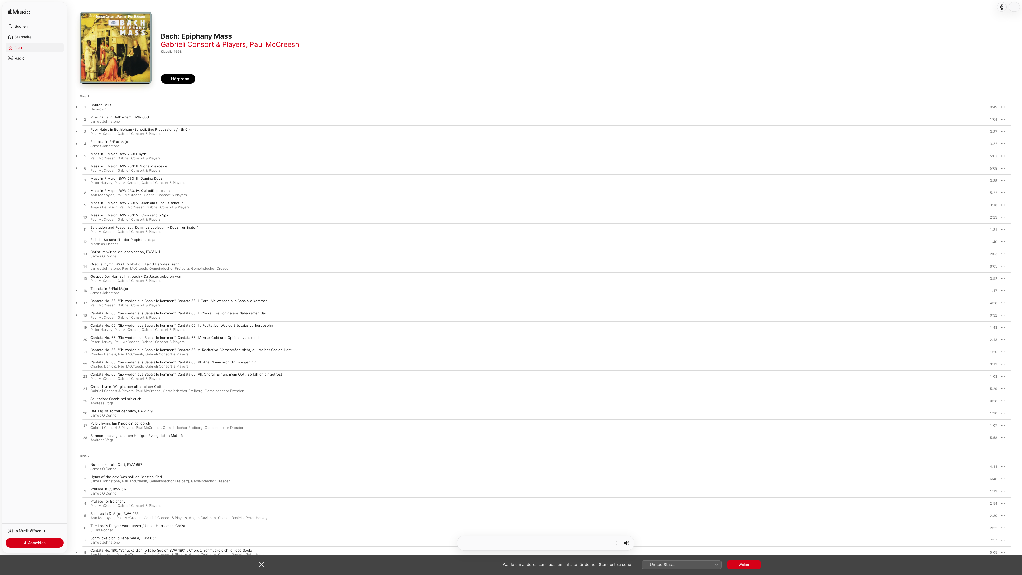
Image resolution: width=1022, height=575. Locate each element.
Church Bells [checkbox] (100, 105)
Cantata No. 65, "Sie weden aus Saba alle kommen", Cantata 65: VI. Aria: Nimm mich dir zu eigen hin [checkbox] (173, 362)
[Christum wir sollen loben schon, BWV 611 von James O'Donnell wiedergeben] (85, 254)
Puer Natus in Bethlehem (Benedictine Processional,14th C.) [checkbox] (140, 129)
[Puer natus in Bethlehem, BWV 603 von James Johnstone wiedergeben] (85, 119)
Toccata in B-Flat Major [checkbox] (109, 288)
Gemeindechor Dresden (211, 268)
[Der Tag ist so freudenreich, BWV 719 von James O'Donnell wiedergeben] (85, 413)
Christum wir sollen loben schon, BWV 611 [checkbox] (125, 252)
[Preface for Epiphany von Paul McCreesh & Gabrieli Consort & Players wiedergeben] (85, 503)
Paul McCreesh (274, 44)
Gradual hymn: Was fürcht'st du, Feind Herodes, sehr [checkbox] (134, 264)
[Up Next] (618, 543)
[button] (34, 26)
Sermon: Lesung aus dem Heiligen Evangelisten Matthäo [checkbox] (137, 435)
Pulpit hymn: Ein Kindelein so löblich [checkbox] (120, 423)
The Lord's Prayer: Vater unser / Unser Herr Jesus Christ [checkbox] (137, 526)
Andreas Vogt (101, 403)
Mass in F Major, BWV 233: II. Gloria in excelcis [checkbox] (129, 166)
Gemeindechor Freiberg (169, 268)
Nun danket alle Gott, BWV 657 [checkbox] (116, 464)
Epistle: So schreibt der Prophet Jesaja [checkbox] (122, 239)
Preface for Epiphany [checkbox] (107, 501)
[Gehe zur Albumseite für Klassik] (1002, 7)
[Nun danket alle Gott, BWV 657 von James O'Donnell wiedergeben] (85, 467)
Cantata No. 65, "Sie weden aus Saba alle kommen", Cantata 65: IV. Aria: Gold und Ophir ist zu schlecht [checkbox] (176, 337)
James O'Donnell (104, 256)
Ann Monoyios (102, 195)
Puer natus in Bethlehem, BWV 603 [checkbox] (119, 117)
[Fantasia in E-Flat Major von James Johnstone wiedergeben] (85, 144)
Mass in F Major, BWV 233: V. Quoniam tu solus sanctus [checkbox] (136, 203)
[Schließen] (261, 564)
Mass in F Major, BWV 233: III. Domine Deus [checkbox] (126, 178)
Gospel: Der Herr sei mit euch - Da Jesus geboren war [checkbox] (135, 276)
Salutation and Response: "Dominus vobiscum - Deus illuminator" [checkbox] (144, 227)
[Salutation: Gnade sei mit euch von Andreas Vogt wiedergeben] (85, 401)
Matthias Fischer (104, 244)
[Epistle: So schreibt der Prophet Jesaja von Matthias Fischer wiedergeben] (85, 242)
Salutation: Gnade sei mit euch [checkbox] (115, 399)
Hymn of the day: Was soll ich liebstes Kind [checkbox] (126, 477)
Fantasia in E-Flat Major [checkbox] (110, 141)
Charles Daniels (103, 354)
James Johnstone (105, 121)
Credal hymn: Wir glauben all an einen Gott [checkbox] (126, 386)
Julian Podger (101, 530)
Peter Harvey (101, 182)
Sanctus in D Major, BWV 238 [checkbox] (114, 513)
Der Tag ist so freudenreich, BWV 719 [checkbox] (121, 411)
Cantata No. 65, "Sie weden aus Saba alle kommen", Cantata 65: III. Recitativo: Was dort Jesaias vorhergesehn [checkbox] (181, 325)
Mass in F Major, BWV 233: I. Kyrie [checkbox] (118, 154)
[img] (19, 12)
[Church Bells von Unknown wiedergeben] (85, 107)
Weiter (744, 564)
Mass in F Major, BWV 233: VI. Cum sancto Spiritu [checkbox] (131, 215)
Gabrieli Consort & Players (203, 44)
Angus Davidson (103, 207)
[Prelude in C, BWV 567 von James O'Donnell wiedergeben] (85, 491)
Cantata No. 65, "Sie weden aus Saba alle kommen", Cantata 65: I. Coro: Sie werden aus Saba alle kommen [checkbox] (178, 301)
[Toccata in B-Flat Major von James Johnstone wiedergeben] (85, 291)
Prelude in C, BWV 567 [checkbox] (109, 489)
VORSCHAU (990, 107)
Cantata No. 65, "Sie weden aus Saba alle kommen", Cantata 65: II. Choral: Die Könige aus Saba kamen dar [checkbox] (178, 313)
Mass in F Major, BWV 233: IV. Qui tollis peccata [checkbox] (130, 190)
